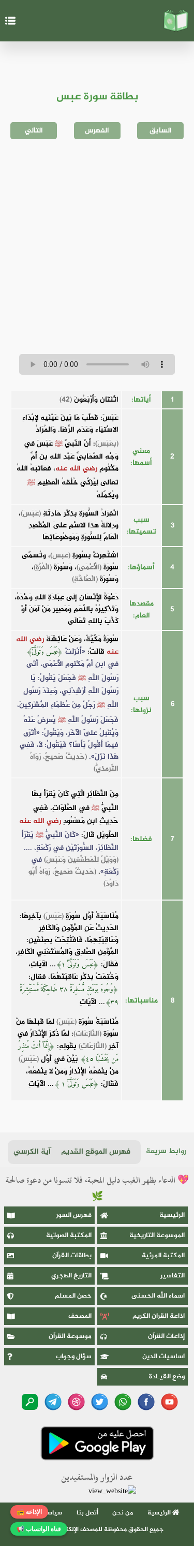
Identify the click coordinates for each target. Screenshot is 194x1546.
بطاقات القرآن (72, 1255)
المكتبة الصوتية (69, 1235)
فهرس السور (74, 1215)
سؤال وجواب (74, 1356)
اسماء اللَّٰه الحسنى (158, 1296)
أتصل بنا (87, 1513)
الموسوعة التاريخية (157, 1235)
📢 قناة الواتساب (39, 1529)
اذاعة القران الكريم (158, 1316)
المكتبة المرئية (163, 1255)
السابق (161, 131)
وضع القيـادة (167, 1376)
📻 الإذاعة (29, 1511)
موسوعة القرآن (70, 1336)
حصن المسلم (73, 1296)
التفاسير (172, 1276)
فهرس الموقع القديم (95, 1151)
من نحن (122, 1513)
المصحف (80, 1316)
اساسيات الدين (163, 1356)
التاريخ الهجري (71, 1276)
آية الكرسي (32, 1151)
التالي (34, 131)
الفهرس (97, 131)
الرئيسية (172, 1215)
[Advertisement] (97, 247)
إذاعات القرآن (166, 1336)
